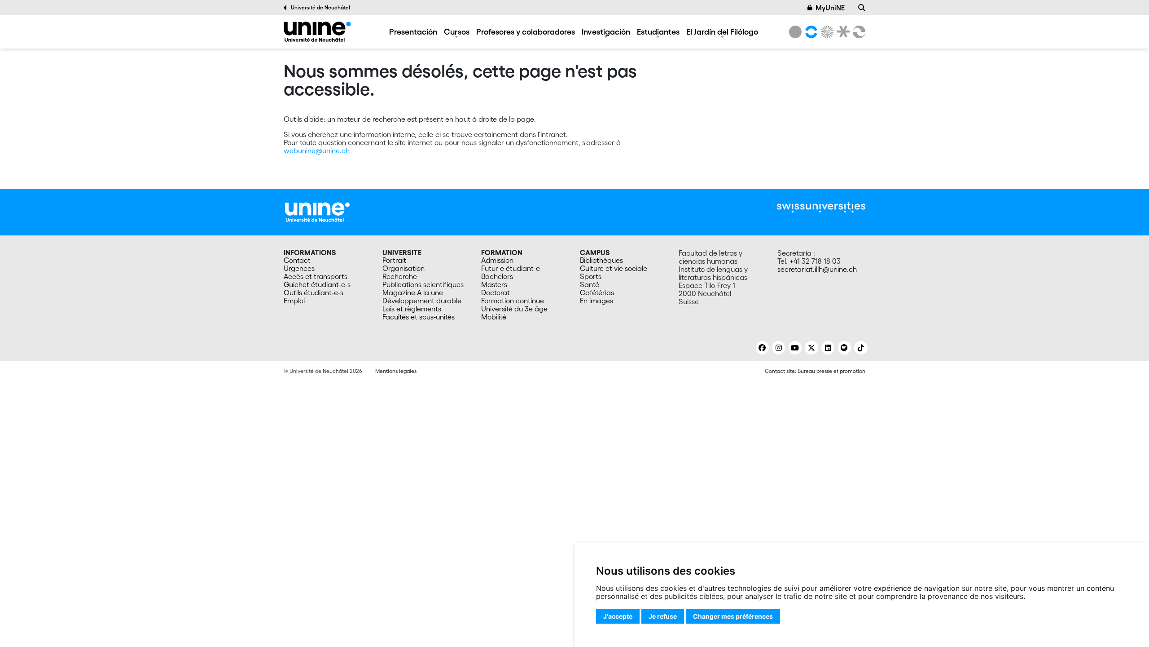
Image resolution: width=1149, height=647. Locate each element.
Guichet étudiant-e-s (317, 284)
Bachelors (497, 276)
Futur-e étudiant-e (510, 268)
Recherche (399, 276)
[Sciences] (826, 32)
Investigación (606, 31)
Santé (589, 284)
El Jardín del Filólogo (722, 31)
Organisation (403, 268)
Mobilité (493, 317)
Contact (297, 260)
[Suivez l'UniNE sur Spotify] (844, 348)
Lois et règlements (411, 309)
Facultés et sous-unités (418, 317)
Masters (494, 284)
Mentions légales (396, 371)
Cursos (456, 31)
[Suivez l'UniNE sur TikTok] (860, 348)
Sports (590, 276)
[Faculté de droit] (841, 32)
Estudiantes (658, 31)
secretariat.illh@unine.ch (817, 269)
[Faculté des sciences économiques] (858, 32)
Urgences (299, 268)
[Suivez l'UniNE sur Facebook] (762, 348)
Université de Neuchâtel (320, 7)
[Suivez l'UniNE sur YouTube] (795, 348)
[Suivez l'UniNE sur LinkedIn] (827, 348)
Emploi (294, 301)
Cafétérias (597, 292)
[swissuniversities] (821, 207)
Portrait (394, 260)
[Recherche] (861, 8)
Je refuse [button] (663, 616)
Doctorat (495, 292)
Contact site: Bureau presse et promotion (815, 371)
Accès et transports (315, 276)
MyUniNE (830, 8)
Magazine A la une (412, 292)
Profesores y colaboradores (525, 31)
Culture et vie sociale (613, 268)
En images (596, 301)
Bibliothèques (601, 260)
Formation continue (512, 301)
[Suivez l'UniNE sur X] (811, 348)
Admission (497, 260)
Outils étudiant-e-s (313, 292)
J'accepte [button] (617, 616)
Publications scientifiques (423, 284)
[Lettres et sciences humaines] (810, 32)
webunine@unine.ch (317, 150)
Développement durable (421, 301)
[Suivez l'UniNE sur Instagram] (778, 348)
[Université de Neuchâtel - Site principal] (317, 211)
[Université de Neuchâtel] (795, 32)
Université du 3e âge (514, 309)
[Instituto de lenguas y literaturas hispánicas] (317, 32)
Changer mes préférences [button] (733, 616)
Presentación (413, 31)
